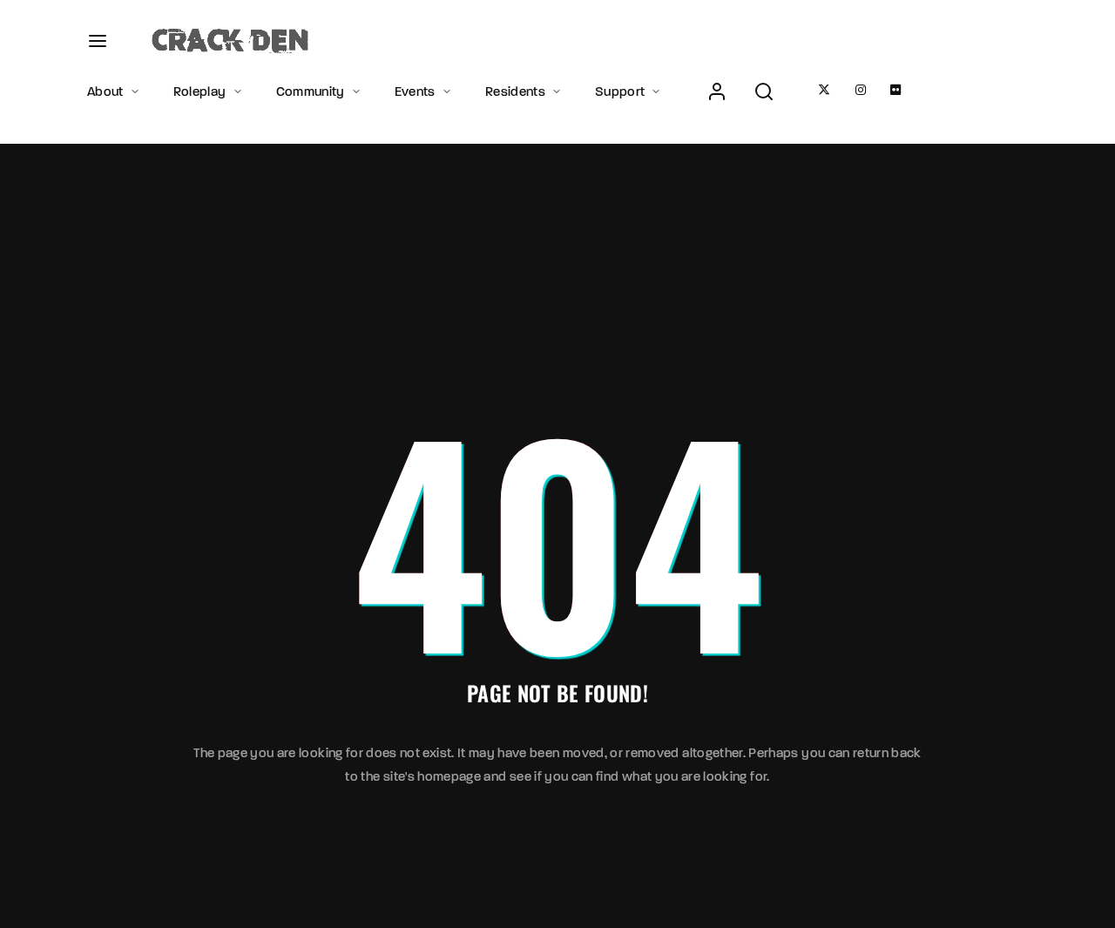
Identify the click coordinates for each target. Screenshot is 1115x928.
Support (620, 91)
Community (310, 91)
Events (415, 91)
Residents (515, 91)
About (105, 91)
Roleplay (199, 91)
